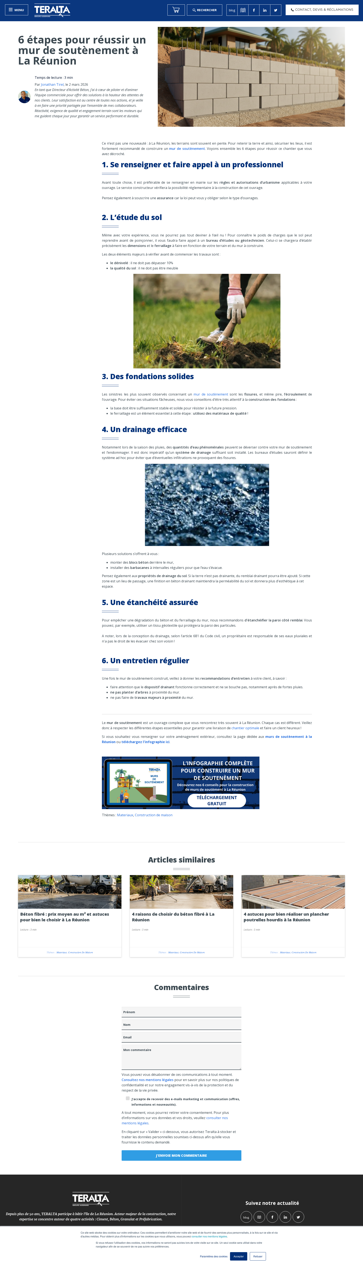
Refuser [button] (257, 1256)
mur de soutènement (210, 394)
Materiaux (125, 815)
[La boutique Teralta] (176, 10)
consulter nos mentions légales (209, 1236)
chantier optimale (245, 728)
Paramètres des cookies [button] (214, 1256)
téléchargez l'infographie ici (145, 742)
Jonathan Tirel (52, 84)
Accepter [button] (239, 1256)
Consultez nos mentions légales (148, 1079)
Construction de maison (153, 815)
